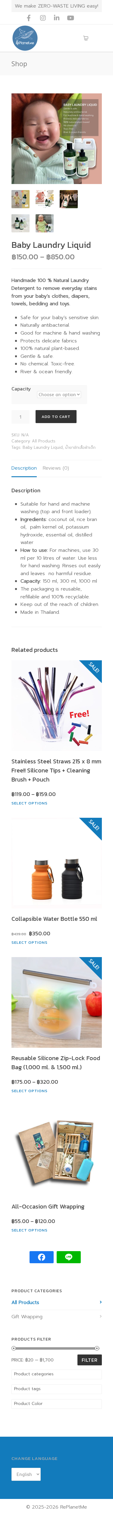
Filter (90, 1360)
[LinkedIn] (57, 18)
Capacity (21, 388)
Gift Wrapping (26, 1316)
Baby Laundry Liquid (43, 447)
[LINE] (84, 18)
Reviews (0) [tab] (56, 468)
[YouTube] (70, 18)
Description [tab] (24, 468)
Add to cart (56, 416)
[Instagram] (43, 18)
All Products (43, 441)
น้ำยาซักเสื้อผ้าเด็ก (80, 447)
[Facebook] (29, 18)
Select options (29, 803)
